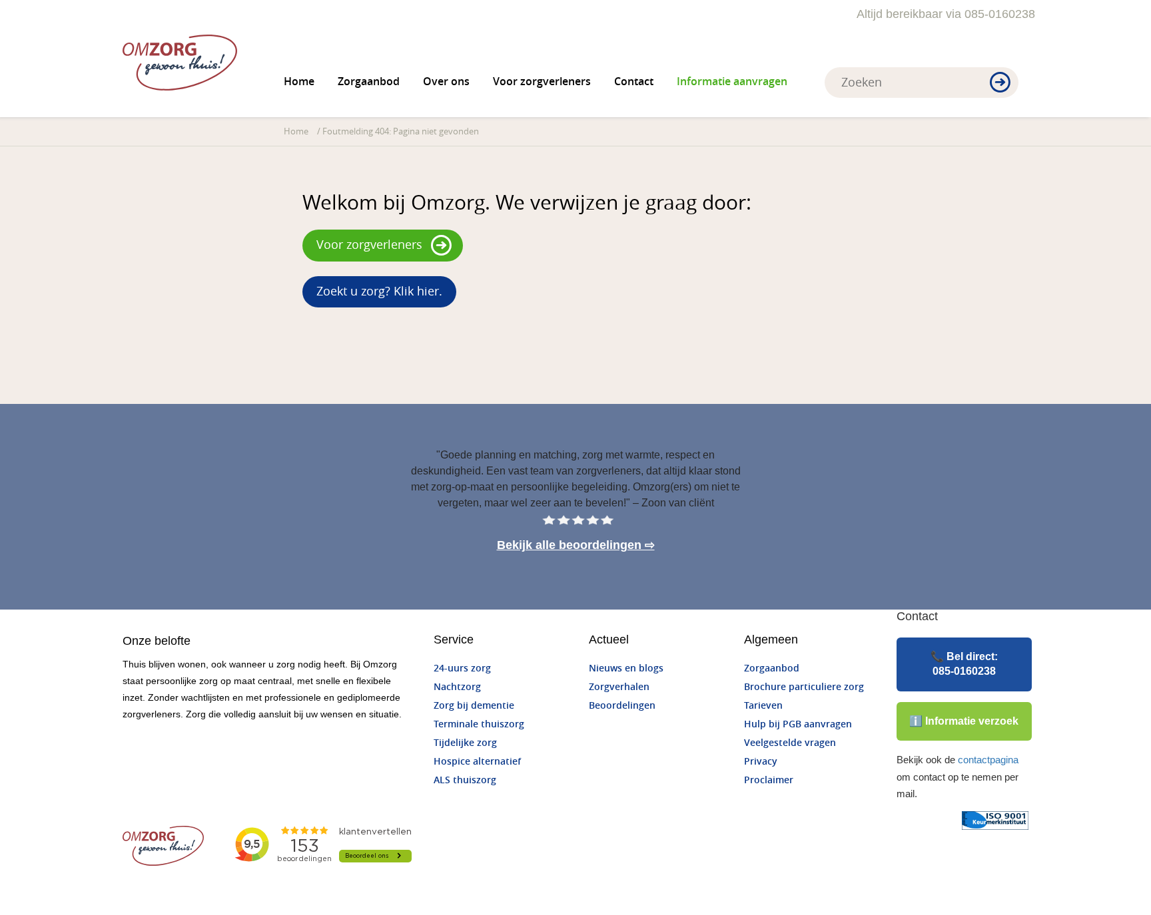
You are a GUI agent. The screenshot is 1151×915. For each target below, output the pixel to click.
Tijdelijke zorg (465, 743)
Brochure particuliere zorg (804, 687)
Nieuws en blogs (626, 668)
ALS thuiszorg (465, 780)
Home (299, 81)
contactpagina (988, 759)
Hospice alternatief (477, 761)
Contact (633, 81)
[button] (1000, 83)
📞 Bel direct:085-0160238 (964, 664)
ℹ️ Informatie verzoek (963, 721)
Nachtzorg (457, 687)
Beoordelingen (622, 705)
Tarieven (763, 705)
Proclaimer (768, 780)
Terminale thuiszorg (479, 724)
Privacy (760, 761)
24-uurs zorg (462, 668)
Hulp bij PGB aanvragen (798, 724)
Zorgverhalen (619, 687)
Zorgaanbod (369, 81)
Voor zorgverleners (542, 81)
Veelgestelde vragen (790, 743)
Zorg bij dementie (474, 705)
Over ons (446, 81)
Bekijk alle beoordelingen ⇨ (576, 545)
